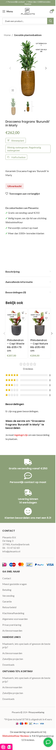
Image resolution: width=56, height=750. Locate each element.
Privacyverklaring (11, 624)
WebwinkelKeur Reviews (15, 735)
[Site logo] (28, 10)
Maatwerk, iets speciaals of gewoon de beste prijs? (26, 645)
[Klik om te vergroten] (12, 90)
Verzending (8, 595)
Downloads (8, 664)
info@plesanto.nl (11, 551)
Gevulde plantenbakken (28, 34)
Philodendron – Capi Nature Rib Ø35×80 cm (39, 345)
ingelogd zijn (21, 434)
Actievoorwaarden (12, 630)
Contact (6, 578)
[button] (10, 68)
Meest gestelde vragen (14, 584)
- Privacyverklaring (36, 712)
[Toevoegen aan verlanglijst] (23, 318)
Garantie (7, 601)
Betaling (6, 589)
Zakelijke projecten (12, 658)
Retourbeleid (9, 607)
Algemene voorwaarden (15, 618)
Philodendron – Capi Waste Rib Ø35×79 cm (15, 345)
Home (7, 34)
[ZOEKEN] (50, 21)
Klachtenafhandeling (13, 613)
